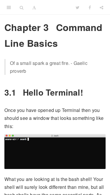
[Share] (101, 7)
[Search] (21, 7)
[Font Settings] (34, 7)
